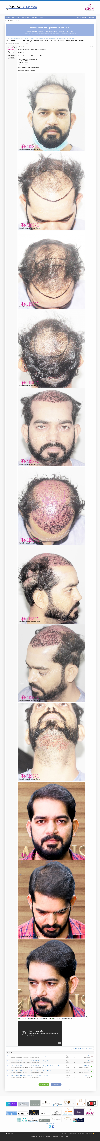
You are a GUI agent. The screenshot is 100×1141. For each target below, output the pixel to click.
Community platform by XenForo (43, 1136)
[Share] (90, 47)
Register (16, 20)
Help (87, 1133)
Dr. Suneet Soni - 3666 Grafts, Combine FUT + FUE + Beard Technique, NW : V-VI (31, 1056)
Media (41, 17)
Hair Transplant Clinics (34, 1057)
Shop (18, 17)
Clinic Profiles (25, 17)
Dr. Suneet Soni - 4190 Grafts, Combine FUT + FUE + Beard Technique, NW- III (31, 1071)
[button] (38, 17)
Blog (13, 17)
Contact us (64, 1133)
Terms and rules (72, 1133)
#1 (92, 46)
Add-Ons (58, 1136)
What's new (34, 17)
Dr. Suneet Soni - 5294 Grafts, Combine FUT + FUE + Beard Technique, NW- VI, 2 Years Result (35, 1066)
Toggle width (10, 1133)
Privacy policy (81, 1133)
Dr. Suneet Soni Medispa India (36, 1067)
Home (8, 17)
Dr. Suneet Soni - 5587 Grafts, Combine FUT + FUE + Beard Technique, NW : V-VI (31, 1061)
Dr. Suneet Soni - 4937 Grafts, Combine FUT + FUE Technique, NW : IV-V (29, 1075)
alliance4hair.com (50, 1123)
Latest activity (9, 20)
